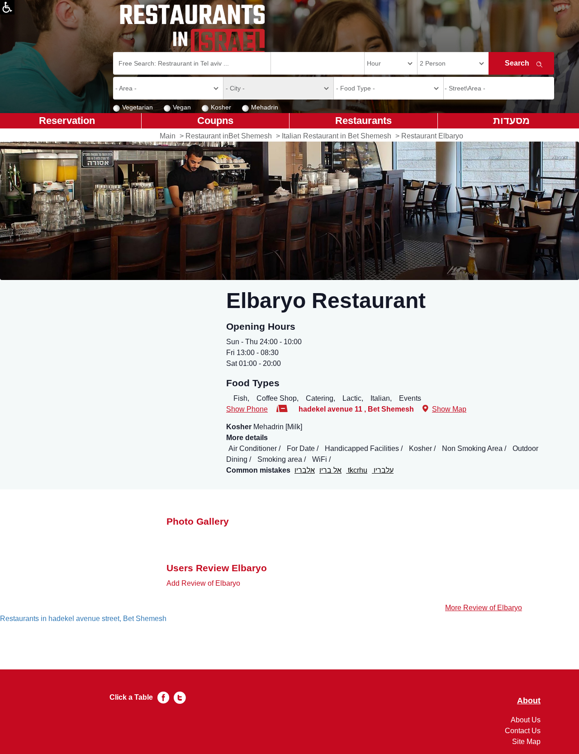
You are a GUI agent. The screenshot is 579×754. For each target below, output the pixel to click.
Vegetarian (137, 107)
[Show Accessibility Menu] (7, 7)
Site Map (526, 741)
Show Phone (247, 409)
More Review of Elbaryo (483, 608)
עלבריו (383, 470)
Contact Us (523, 731)
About (529, 701)
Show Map (449, 409)
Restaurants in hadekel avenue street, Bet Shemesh (83, 618)
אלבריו (304, 470)
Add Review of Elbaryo (203, 583)
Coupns (215, 120)
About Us (526, 720)
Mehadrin (264, 107)
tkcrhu (356, 470)
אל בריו (330, 470)
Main (168, 136)
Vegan (182, 107)
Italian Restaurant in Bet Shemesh (336, 136)
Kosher (221, 107)
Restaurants (363, 120)
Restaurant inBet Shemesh (228, 136)
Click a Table (131, 697)
